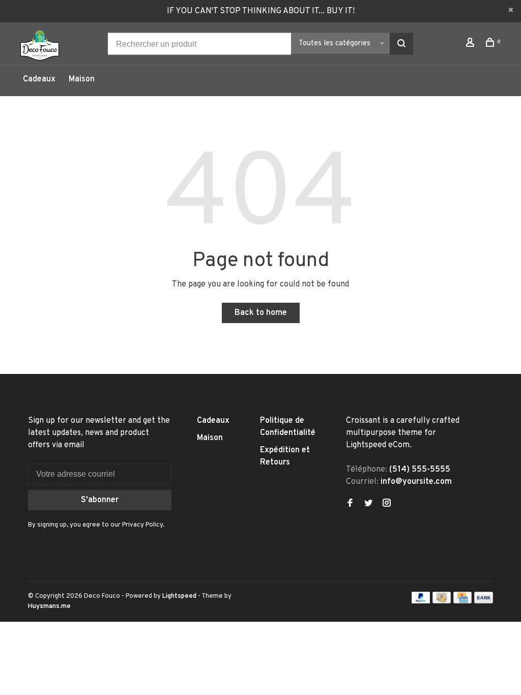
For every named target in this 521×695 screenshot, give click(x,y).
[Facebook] (350, 504)
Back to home (261, 313)
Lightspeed (179, 596)
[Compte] (471, 44)
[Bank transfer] (483, 601)
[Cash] (441, 601)
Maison (82, 79)
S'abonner (100, 500)
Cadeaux (39, 79)
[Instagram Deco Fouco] (387, 504)
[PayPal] (421, 601)
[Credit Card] (462, 601)
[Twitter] (368, 504)
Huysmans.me (49, 606)
